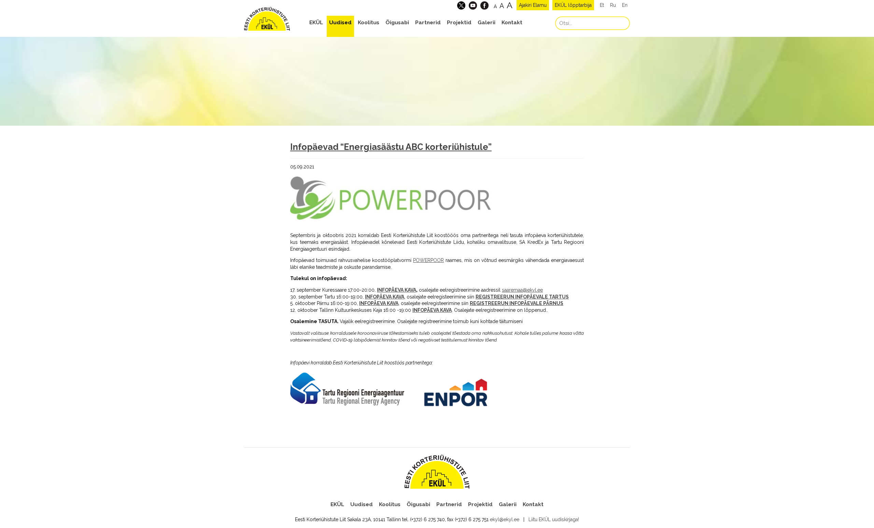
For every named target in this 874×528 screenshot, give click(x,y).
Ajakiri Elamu (533, 5)
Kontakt (512, 22)
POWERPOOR (428, 260)
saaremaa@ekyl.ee (522, 290)
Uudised (340, 22)
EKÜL (316, 22)
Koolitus (368, 22)
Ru (613, 5)
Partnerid (428, 22)
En (625, 5)
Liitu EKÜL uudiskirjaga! (553, 519)
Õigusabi (397, 22)
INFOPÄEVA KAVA (396, 290)
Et (602, 5)
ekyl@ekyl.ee (504, 519)
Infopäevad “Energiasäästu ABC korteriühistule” (391, 147)
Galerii (486, 22)
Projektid (459, 22)
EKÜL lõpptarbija (573, 5)
